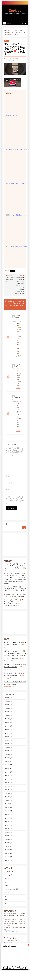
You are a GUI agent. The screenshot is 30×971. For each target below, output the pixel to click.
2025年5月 (8, 747)
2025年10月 (8, 729)
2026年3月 (8, 715)
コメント (9, 456)
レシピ (7, 896)
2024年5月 (8, 790)
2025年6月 (8, 743)
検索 (5, 524)
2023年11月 (8, 811)
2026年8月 (8, 697)
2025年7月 (8, 740)
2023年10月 (8, 814)
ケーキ (7, 885)
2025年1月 (8, 761)
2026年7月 (8, 701)
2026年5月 (8, 708)
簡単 (6, 903)
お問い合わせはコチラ (10, 931)
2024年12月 (8, 765)
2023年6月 (8, 828)
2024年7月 (8, 782)
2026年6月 (8, 705)
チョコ (7, 892)
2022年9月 (8, 860)
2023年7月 (8, 825)
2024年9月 (8, 775)
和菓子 (7, 900)
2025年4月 (8, 751)
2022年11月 (8, 853)
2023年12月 (8, 807)
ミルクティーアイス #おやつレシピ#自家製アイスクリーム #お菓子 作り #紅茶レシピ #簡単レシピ (15, 589)
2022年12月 (8, 850)
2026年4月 (8, 712)
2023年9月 (8, 818)
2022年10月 (8, 857)
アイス (11, 31)
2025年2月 (8, 758)
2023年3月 (8, 839)
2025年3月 (8, 754)
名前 (8, 476)
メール (9, 483)
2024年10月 (8, 772)
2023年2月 (8, 843)
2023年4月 (8, 836)
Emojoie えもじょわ (11, 871)
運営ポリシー (8, 942)
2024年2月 (8, 800)
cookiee (15, 10)
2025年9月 (8, 733)
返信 (19, 356)
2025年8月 (8, 736)
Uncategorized (9, 875)
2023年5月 (8, 832)
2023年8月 (8, 821)
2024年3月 (8, 797)
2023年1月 (8, 846)
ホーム (6, 31)
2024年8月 (8, 779)
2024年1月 (8, 804)
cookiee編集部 (10, 58)
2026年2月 (8, 719)
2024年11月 (8, 768)
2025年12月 (8, 722)
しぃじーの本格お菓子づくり (13, 889)
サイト (8, 490)
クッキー (7, 882)
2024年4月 (8, 793)
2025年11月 (8, 726)
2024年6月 (8, 786)
